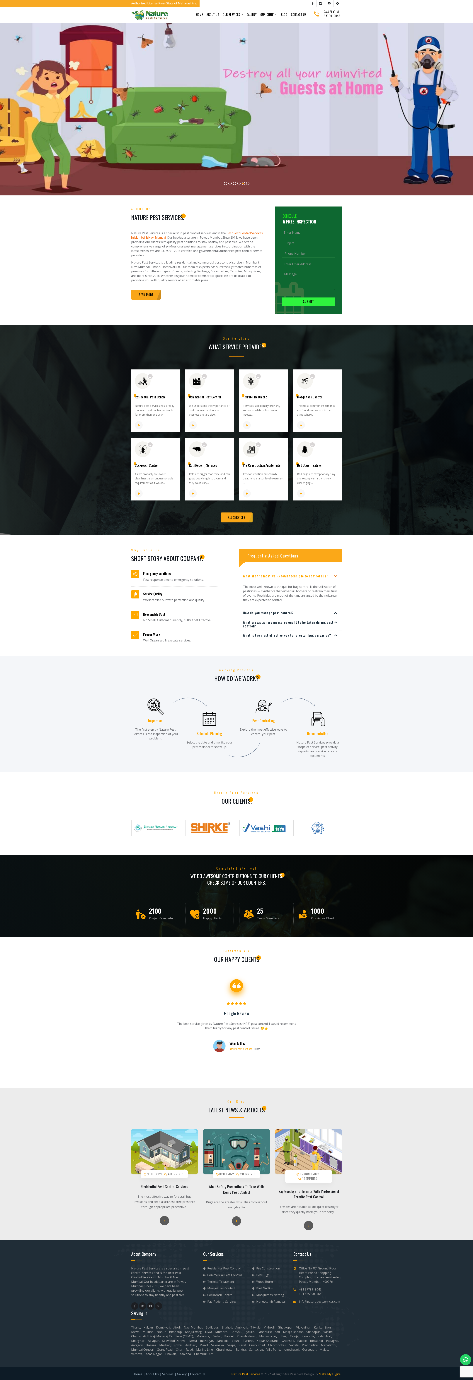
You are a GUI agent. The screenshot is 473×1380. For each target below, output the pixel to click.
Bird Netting (264, 1288)
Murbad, (165, 1345)
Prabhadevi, (310, 1345)
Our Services (232, 14)
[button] (9, 108)
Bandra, (241, 1350)
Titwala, (255, 1327)
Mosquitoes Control (309, 396)
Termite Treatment (255, 396)
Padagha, (332, 1341)
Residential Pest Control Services (164, 1186)
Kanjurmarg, (194, 1332)
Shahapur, (313, 1332)
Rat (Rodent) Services (203, 465)
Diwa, (209, 1332)
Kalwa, (135, 1332)
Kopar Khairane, (268, 1341)
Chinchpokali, (277, 1345)
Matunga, (203, 1336)
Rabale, (302, 1341)
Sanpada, (223, 1341)
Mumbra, (221, 1332)
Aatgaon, (137, 1345)
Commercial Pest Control (205, 396)
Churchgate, (224, 1350)
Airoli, (177, 1327)
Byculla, (249, 1332)
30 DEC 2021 (154, 1174)
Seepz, (231, 1345)
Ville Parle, (273, 1350)
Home (199, 14)
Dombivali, (163, 1327)
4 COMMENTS (175, 1174)
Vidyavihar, (303, 1327)
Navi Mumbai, (193, 1327)
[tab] (290, 576)
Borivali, (236, 1332)
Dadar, (217, 1336)
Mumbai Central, (142, 1350)
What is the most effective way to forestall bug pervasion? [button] (287, 635)
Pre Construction (268, 1268)
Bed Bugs (263, 1275)
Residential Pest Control (150, 396)
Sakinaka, (217, 1345)
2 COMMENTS (247, 1174)
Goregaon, (309, 1350)
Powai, (178, 1345)
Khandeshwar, (247, 1336)
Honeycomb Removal (270, 1302)
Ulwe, (283, 1336)
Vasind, (328, 1332)
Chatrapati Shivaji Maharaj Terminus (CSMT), (162, 1336)
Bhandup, (176, 1332)
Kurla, (318, 1327)
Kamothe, (308, 1336)
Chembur (200, 1354)
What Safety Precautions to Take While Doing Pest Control (236, 1189)
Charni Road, (185, 1350)
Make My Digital (330, 1374)
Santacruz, (256, 1350)
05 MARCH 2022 (309, 1174)
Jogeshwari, (291, 1350)
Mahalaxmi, (329, 1345)
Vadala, (294, 1345)
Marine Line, (205, 1350)
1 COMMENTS (309, 1178)
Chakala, (171, 1354)
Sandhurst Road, (269, 1332)
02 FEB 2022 (226, 1174)
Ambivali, (241, 1327)
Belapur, (154, 1341)
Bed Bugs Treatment (310, 465)
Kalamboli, (325, 1336)
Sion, (328, 1327)
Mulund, (148, 1332)
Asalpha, (186, 1354)
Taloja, (294, 1336)
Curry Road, (257, 1345)
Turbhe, (248, 1341)
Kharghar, (138, 1341)
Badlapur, (212, 1327)
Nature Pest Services (245, 1374)
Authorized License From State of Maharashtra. (164, 3)
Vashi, (236, 1341)
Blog (284, 14)
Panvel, (229, 1336)
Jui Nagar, (207, 1341)
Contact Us (298, 14)
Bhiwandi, (317, 1341)
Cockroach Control (146, 465)
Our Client (267, 14)
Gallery (251, 14)
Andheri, (191, 1345)
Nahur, (161, 1332)
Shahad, (227, 1327)
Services (167, 1374)
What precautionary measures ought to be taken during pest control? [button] (288, 624)
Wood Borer (264, 1282)
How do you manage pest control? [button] (268, 612)
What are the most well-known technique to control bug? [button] (285, 576)
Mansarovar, (268, 1336)
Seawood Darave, (174, 1341)
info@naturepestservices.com (319, 1302)
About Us (213, 14)
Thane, (136, 1327)
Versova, (137, 1354)
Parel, (243, 1345)
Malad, (324, 1350)
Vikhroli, (269, 1327)
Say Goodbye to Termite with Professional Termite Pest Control (308, 1194)
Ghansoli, (288, 1341)
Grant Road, (165, 1350)
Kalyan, (149, 1327)
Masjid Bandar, (293, 1332)
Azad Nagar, (154, 1354)
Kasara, (151, 1345)
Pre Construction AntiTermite (261, 465)
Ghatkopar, (286, 1327)
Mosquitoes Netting (270, 1295)
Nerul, (193, 1341)
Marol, (204, 1345)
